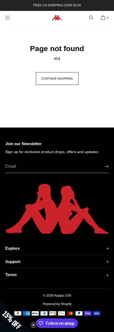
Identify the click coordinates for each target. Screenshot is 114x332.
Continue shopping (57, 78)
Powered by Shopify (57, 304)
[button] (91, 17)
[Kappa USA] (57, 17)
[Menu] (11, 17)
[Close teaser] (33, 325)
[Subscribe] (102, 166)
